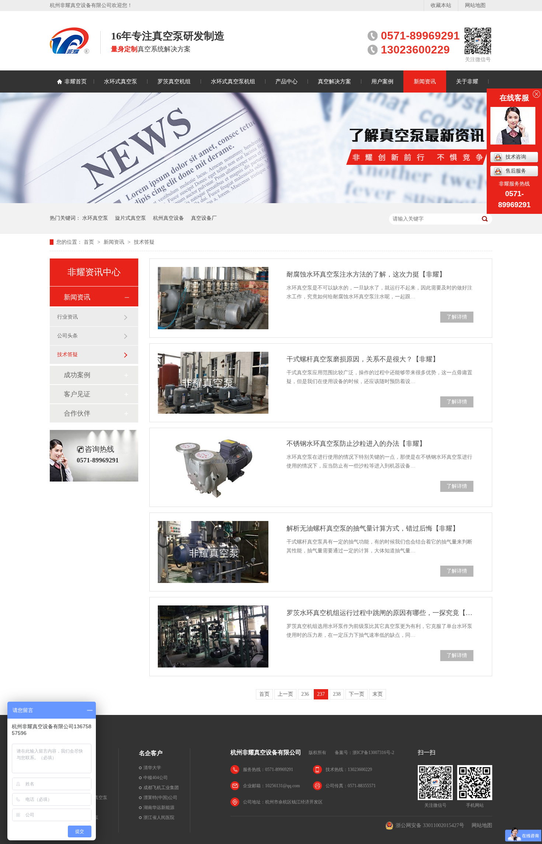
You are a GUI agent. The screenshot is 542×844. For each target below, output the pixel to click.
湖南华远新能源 (158, 807)
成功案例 (77, 375)
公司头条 (67, 335)
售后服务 (515, 171)
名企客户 (151, 753)
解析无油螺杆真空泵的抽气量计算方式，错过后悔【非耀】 (372, 528)
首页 (89, 242)
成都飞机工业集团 (161, 787)
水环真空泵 (95, 218)
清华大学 (152, 767)
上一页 (285, 694)
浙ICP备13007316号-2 (373, 752)
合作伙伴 (77, 413)
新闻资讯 (425, 81)
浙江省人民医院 (158, 817)
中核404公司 (155, 777)
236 (305, 694)
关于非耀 (467, 81)
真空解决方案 (334, 81)
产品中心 (286, 81)
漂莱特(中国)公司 (160, 797)
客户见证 (77, 394)
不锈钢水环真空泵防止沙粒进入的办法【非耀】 (356, 443)
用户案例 (382, 81)
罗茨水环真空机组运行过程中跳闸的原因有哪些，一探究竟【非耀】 (379, 612)
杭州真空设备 (168, 218)
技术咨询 (515, 157)
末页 (377, 694)
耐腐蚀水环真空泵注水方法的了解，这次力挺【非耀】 (366, 274)
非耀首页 (76, 81)
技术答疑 (144, 242)
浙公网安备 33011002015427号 (430, 825)
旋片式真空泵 (130, 218)
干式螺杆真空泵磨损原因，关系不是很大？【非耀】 (362, 359)
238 (337, 694)
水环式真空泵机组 (233, 81)
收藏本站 (441, 5)
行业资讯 (67, 317)
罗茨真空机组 (174, 81)
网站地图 (475, 5)
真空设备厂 (204, 218)
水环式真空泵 (120, 81)
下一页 (356, 694)
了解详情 (457, 317)
